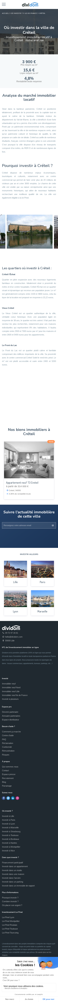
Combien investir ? (10, 901)
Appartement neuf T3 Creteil (22, 482)
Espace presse (8, 774)
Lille (15, 582)
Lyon (15, 611)
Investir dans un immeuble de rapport (18, 885)
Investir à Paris (8, 820)
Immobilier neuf (9, 683)
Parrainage (7, 786)
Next (55, 232)
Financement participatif (12, 862)
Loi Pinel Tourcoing (10, 932)
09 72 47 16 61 (11, 633)
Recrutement (7, 778)
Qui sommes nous (10, 766)
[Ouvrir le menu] (4, 4)
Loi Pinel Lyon (8, 917)
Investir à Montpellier (11, 847)
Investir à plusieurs (10, 699)
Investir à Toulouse (10, 835)
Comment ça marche (11, 731)
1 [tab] (21, 253)
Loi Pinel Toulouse (10, 929)
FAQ (4, 739)
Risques (5, 755)
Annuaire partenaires (11, 716)
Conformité (7, 747)
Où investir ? (17, 13)
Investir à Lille (8, 816)
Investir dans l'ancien (11, 878)
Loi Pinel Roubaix (9, 925)
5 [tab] (37, 253)
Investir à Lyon (8, 824)
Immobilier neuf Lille (10, 691)
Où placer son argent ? (12, 905)
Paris (42, 582)
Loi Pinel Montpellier (11, 921)
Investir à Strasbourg (11, 831)
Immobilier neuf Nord (11, 687)
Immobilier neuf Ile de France (15, 695)
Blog (4, 782)
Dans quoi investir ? (10, 857)
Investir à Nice (8, 850)
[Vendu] (29, 459)
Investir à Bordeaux (10, 839)
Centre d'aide (8, 735)
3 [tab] (29, 253)
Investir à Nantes (9, 843)
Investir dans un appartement (15, 866)
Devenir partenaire (10, 712)
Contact (5, 770)
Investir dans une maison (13, 874)
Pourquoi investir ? (10, 897)
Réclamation (7, 743)
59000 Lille (9, 640)
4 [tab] (33, 253)
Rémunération (8, 751)
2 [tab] (25, 253)
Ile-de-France (31, 13)
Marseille (42, 611)
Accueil (5, 13)
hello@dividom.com (14, 637)
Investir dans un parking (12, 882)
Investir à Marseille (10, 827)
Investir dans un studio (12, 870)
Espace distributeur (10, 719)
